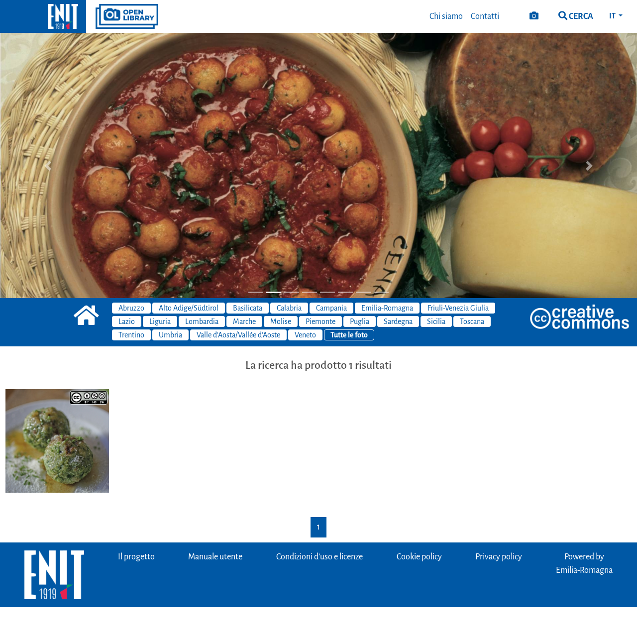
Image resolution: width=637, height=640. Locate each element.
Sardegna (398, 321)
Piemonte (320, 321)
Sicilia (436, 321)
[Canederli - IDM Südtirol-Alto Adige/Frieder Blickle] (57, 440)
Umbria (170, 335)
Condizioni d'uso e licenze (319, 556)
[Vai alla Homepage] (43, 16)
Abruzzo (131, 308)
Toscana (472, 321)
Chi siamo (446, 16)
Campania (331, 308)
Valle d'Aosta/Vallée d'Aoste (238, 335)
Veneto (305, 335)
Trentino (131, 335)
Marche (244, 321)
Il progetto (136, 556)
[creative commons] (580, 317)
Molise (280, 321)
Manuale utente (215, 556)
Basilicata (247, 308)
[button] (48, 165)
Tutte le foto (349, 335)
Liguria (160, 321)
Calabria (289, 308)
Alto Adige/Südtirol (188, 308)
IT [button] (613, 16)
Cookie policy (419, 556)
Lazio (126, 321)
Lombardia (201, 321)
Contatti (485, 16)
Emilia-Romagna (387, 308)
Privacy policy (498, 556)
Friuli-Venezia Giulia (458, 308)
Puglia (359, 321)
